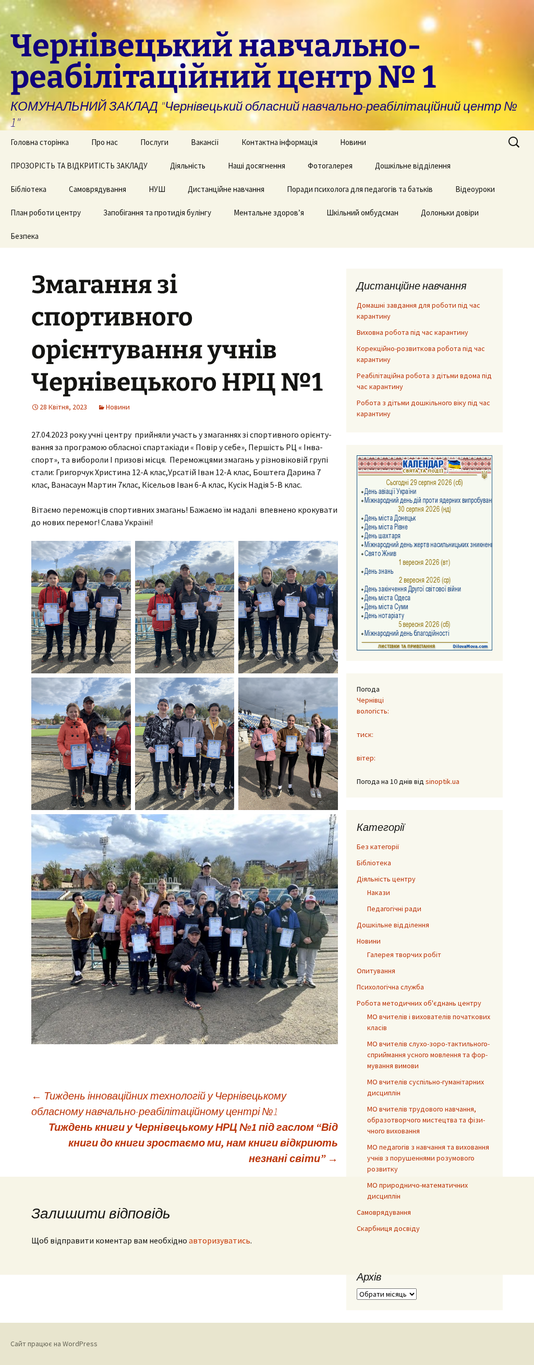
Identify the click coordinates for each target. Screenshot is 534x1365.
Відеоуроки (475, 189)
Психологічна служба (390, 987)
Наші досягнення (256, 166)
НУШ (157, 189)
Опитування (376, 970)
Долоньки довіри (450, 213)
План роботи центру (45, 213)
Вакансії (205, 142)
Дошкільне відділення (413, 166)
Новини (353, 142)
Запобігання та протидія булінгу (157, 213)
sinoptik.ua (442, 781)
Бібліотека (28, 189)
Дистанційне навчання (226, 189)
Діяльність (187, 166)
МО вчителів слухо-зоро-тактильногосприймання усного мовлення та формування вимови (428, 1054)
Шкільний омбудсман (362, 213)
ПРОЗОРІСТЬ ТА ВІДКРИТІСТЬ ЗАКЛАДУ (79, 166)
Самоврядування (97, 189)
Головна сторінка (39, 142)
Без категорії (378, 846)
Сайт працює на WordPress (54, 1343)
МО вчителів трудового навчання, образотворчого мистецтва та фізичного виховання (426, 1120)
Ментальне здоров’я (269, 213)
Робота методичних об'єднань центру (419, 1003)
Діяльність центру (386, 879)
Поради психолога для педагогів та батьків (360, 189)
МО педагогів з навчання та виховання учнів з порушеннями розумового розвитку (428, 1158)
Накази (378, 892)
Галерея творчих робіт (404, 954)
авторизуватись (219, 1240)
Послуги (154, 142)
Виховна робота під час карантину (412, 332)
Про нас (104, 142)
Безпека (24, 236)
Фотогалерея (330, 166)
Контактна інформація (279, 142)
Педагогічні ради (394, 908)
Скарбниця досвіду (388, 1228)
